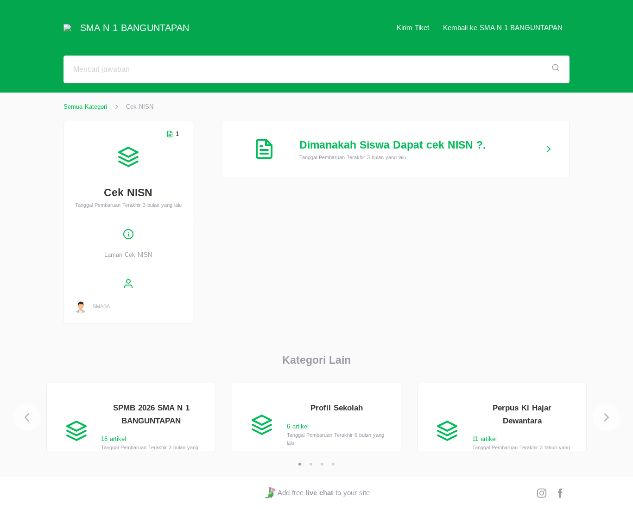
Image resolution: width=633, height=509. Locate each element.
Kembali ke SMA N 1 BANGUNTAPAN (503, 27)
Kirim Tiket (413, 27)
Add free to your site (323, 493)
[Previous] (27, 417)
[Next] (606, 417)
